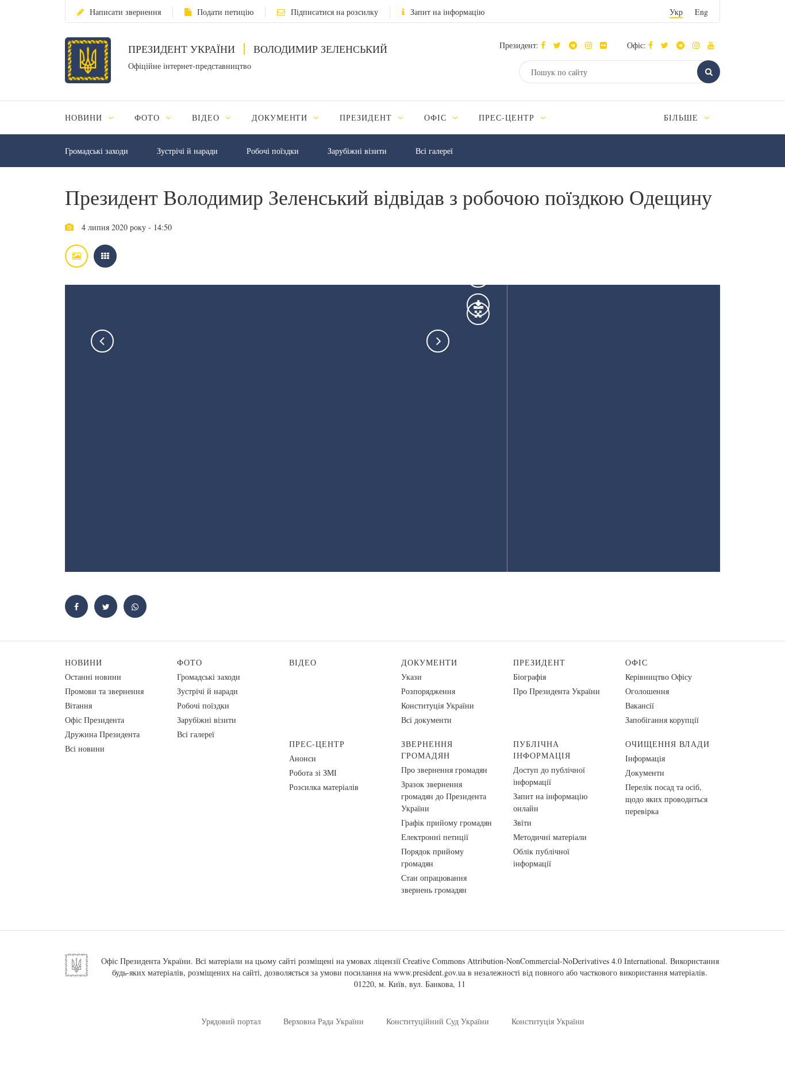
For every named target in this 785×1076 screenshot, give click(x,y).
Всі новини (85, 748)
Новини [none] (85, 117)
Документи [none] (281, 117)
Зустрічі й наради (187, 150)
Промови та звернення (104, 691)
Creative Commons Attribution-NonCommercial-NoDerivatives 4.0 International (534, 960)
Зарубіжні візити (357, 150)
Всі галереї (434, 150)
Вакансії (639, 705)
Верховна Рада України (323, 1021)
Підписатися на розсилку (334, 11)
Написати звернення (125, 11)
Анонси (302, 758)
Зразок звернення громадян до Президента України (443, 796)
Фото (189, 662)
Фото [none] (148, 117)
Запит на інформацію (447, 11)
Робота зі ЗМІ (313, 772)
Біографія (529, 676)
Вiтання (78, 705)
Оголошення (647, 691)
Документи (429, 662)
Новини (83, 662)
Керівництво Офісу (658, 676)
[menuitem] (94, 117)
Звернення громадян (427, 749)
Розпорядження (428, 691)
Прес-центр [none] (508, 117)
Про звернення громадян (444, 769)
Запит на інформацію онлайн (550, 802)
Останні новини (93, 676)
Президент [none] (367, 117)
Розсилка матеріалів (324, 786)
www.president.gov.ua (429, 972)
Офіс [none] (436, 117)
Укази (411, 676)
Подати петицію (225, 11)
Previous (102, 341)
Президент (539, 662)
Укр (676, 11)
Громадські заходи (96, 150)
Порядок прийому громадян (432, 857)
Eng (701, 11)
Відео (303, 662)
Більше (682, 117)
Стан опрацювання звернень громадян (434, 883)
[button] (560, 45)
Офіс (636, 662)
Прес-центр (317, 743)
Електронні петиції (434, 836)
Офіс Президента (94, 719)
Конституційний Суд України (437, 1021)
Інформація (645, 758)
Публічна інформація (542, 749)
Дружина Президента (102, 734)
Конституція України (437, 705)
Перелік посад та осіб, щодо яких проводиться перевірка (666, 798)
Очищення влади (667, 743)
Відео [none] (207, 117)
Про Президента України (556, 691)
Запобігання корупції (662, 719)
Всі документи (426, 719)
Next (437, 341)
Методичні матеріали (550, 836)
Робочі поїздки (273, 150)
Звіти (522, 822)
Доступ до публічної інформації (549, 775)
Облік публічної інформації (541, 857)
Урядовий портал (231, 1021)
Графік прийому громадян (446, 822)
